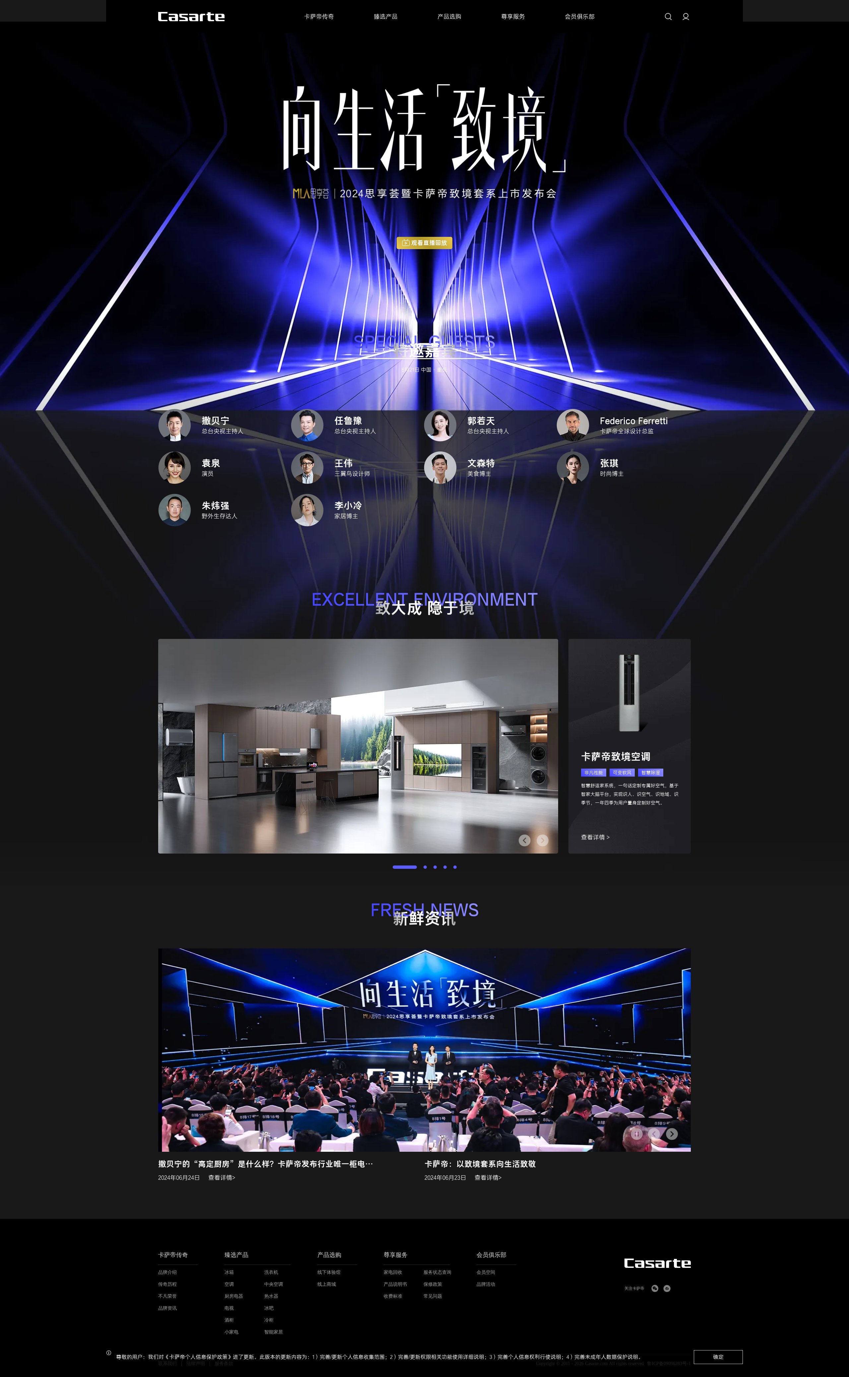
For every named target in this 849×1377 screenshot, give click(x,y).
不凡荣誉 (167, 1296)
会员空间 (486, 1272)
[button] (542, 840)
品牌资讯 (167, 1308)
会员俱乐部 (491, 1255)
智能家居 (273, 1332)
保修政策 (433, 1284)
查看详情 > (595, 837)
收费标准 (393, 1296)
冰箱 (229, 1272)
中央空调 (273, 1284)
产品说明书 (395, 1284)
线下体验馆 (329, 1272)
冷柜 (269, 1320)
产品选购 (329, 1255)
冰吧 (269, 1308)
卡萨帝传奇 (173, 1255)
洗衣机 (271, 1272)
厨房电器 (234, 1296)
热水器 (271, 1296)
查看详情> (221, 1177)
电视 (229, 1308)
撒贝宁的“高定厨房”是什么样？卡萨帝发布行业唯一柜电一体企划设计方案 (268, 1164)
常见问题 (433, 1296)
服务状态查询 (437, 1272)
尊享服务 (396, 1255)
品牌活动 (486, 1284)
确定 (718, 1357)
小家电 (231, 1332)
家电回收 (393, 1272)
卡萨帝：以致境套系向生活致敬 (480, 1164)
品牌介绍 (167, 1272)
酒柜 (229, 1320)
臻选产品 (236, 1255)
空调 (229, 1284)
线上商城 (326, 1284)
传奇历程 (167, 1284)
